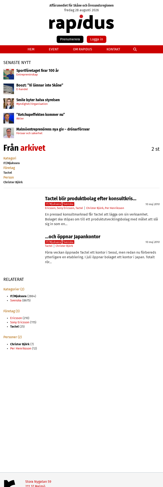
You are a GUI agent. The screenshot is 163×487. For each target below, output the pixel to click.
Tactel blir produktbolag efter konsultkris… (90, 198)
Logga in (96, 39)
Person (8, 177)
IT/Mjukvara (53, 204)
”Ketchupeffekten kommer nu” (40, 115)
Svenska (68, 204)
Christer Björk (95, 208)
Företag (9, 168)
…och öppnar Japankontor (72, 236)
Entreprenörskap (27, 74)
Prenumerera (70, 39)
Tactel (79, 208)
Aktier (20, 118)
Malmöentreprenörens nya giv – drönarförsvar (53, 129)
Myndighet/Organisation (32, 103)
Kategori (9, 158)
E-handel (22, 89)
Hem (31, 49)
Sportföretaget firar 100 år (37, 71)
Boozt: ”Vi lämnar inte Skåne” (39, 85)
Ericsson (50, 208)
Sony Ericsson (65, 208)
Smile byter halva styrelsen (38, 100)
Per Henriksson (114, 208)
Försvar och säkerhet (29, 133)
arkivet (32, 148)
